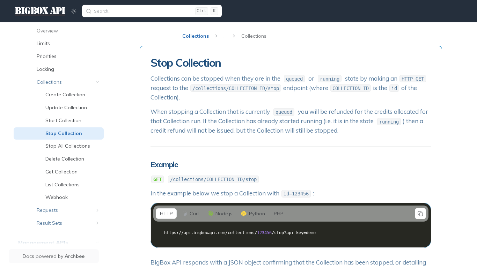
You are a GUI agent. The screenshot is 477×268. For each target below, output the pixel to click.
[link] (68, 31)
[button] (97, 82)
